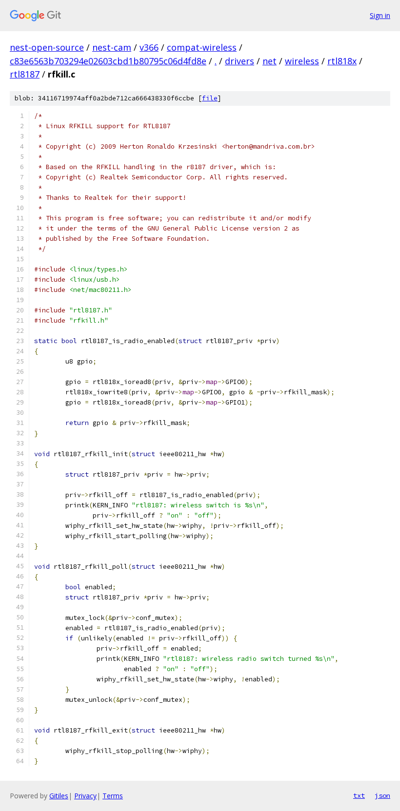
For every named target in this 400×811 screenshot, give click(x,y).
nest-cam (111, 47)
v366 (149, 47)
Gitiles (58, 795)
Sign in (380, 15)
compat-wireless (202, 47)
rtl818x (342, 61)
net (269, 61)
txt (359, 795)
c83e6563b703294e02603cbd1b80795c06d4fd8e (108, 61)
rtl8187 (25, 74)
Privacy (85, 795)
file (210, 98)
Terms (112, 795)
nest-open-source (47, 47)
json (382, 795)
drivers (239, 61)
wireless (302, 61)
